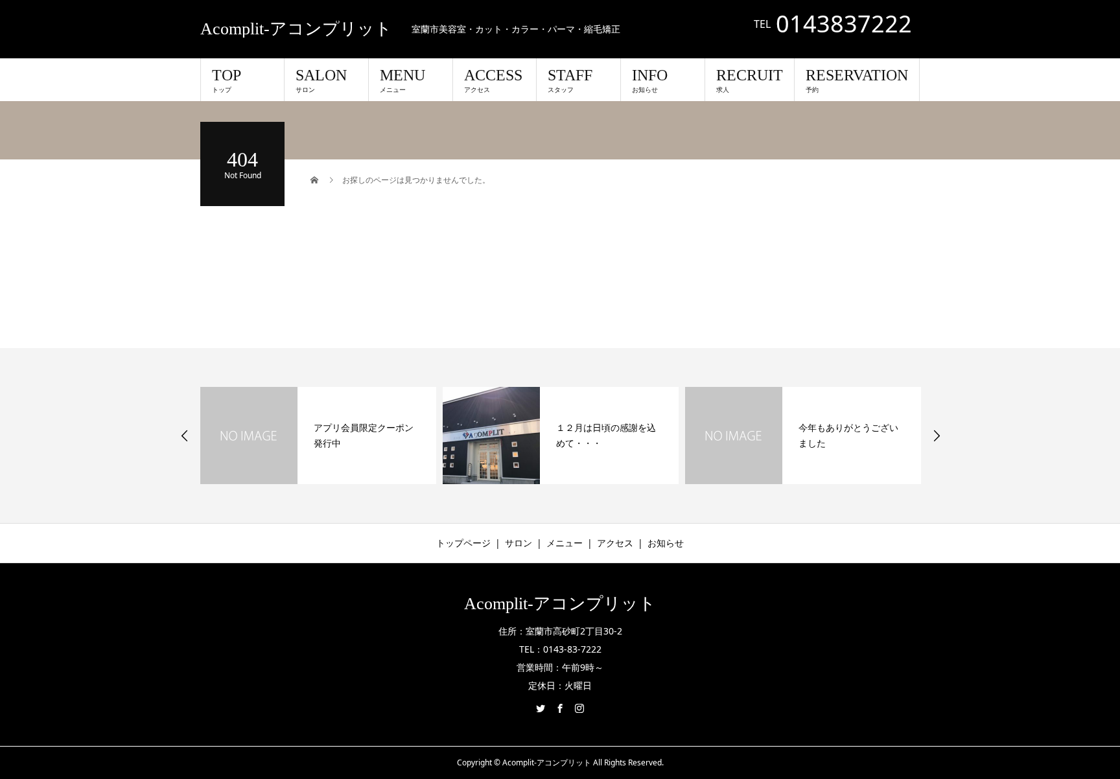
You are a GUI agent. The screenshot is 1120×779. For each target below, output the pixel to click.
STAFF (570, 80)
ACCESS (493, 80)
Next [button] (936, 435)
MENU (402, 80)
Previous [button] (184, 435)
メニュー (564, 543)
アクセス (615, 543)
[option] (318, 435)
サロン (518, 543)
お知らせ (666, 543)
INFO (650, 80)
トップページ (463, 543)
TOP (226, 80)
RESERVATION (857, 80)
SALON (321, 80)
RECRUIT (749, 80)
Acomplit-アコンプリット (296, 29)
